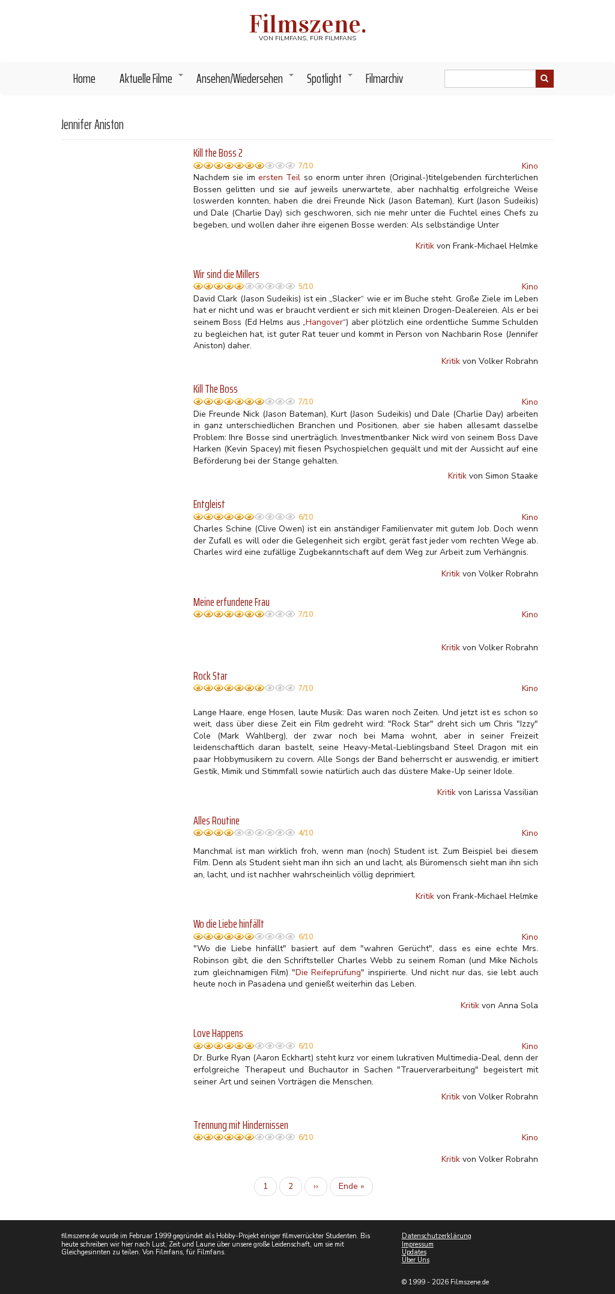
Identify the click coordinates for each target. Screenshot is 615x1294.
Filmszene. (307, 24)
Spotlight (330, 81)
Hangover (324, 322)
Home (84, 78)
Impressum (418, 1244)
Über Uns (415, 1260)
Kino (530, 166)
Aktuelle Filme (152, 81)
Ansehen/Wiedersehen (245, 81)
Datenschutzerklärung (436, 1236)
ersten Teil (279, 177)
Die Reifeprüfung (328, 972)
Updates (414, 1252)
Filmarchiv (384, 78)
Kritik (425, 246)
